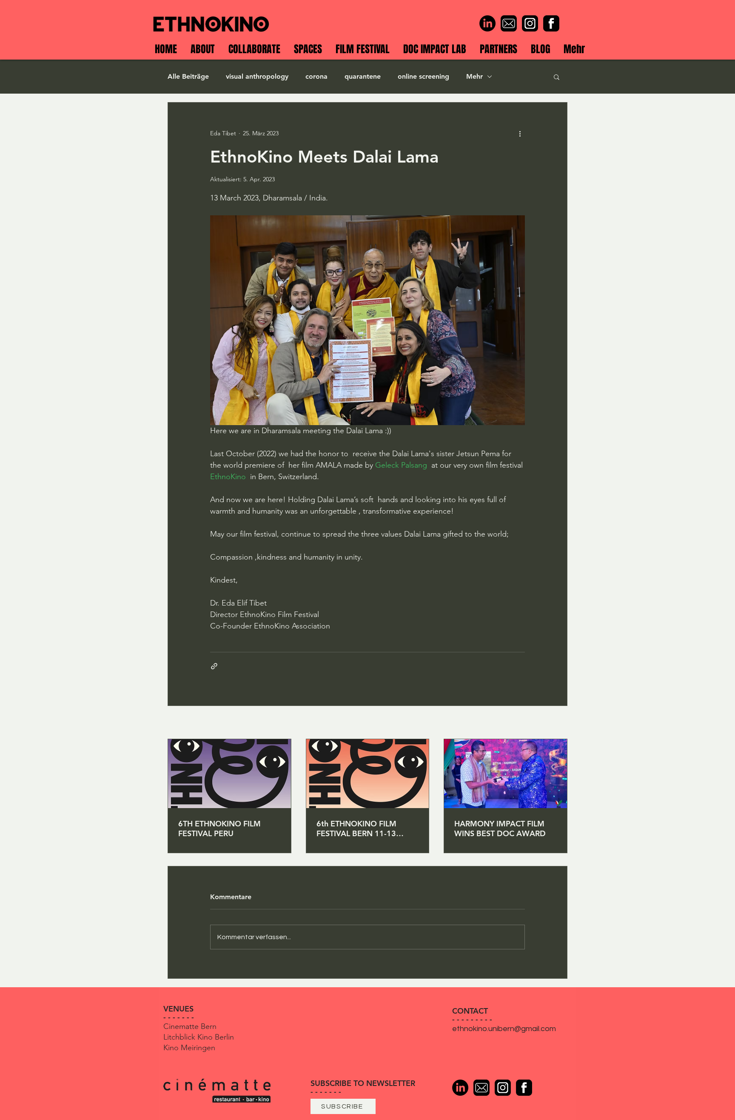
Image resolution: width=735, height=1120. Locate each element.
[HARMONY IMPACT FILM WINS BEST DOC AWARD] (505, 773)
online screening (423, 76)
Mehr (474, 76)
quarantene (363, 76)
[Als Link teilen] (214, 666)
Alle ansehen (550, 723)
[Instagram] (530, 23)
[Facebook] (551, 23)
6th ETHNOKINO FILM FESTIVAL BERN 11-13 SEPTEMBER (356, 828)
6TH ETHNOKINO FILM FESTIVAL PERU (219, 828)
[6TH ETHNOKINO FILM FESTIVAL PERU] (229, 773)
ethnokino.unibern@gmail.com (504, 1029)
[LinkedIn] (487, 23)
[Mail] (509, 23)
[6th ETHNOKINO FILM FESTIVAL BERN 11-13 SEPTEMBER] (367, 773)
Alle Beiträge (188, 76)
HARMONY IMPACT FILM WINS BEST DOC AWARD (500, 828)
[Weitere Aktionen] (520, 133)
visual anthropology (257, 76)
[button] (557, 76)
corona (316, 76)
